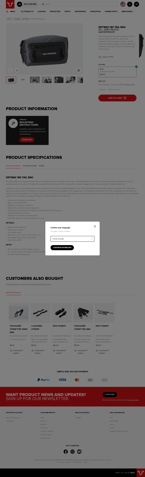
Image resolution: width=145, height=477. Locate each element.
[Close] (95, 226)
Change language (58, 239)
